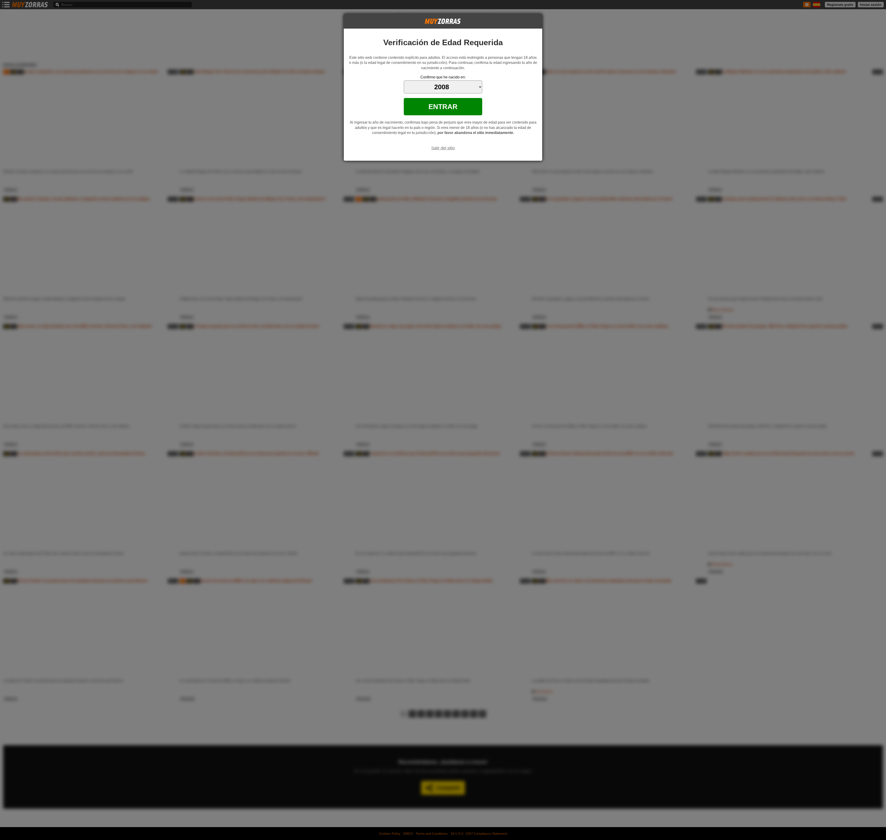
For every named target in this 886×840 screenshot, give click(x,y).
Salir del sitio (443, 148)
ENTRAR (443, 106)
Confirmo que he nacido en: (443, 77)
